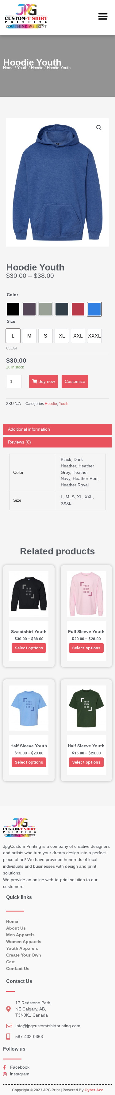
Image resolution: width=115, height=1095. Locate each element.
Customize (75, 381)
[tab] (57, 429)
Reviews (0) (19, 442)
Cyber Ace (94, 1090)
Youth (22, 68)
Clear (11, 348)
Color (12, 295)
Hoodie (37, 68)
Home (8, 68)
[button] (103, 16)
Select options (29, 647)
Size (11, 321)
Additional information (29, 429)
